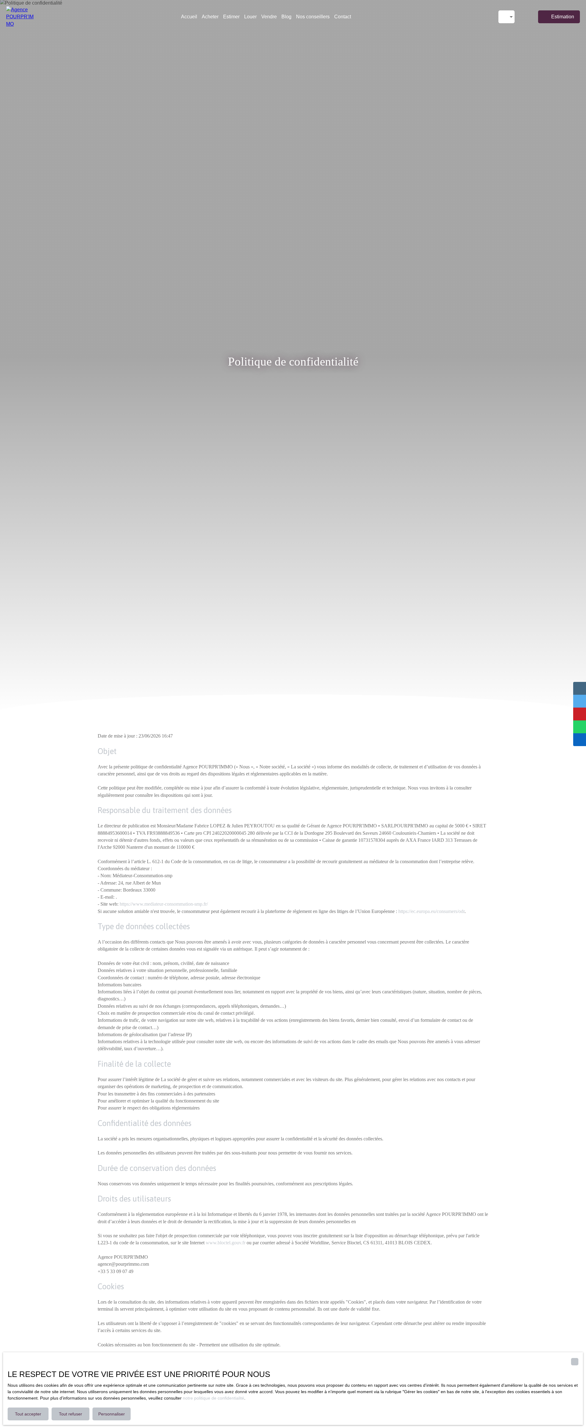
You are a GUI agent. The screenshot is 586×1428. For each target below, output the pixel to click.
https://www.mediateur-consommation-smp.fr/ (164, 904)
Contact (342, 16)
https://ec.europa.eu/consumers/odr (431, 911)
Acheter (210, 16)
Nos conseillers (313, 16)
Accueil (189, 16)
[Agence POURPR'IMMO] (20, 17)
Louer (250, 16)
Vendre (269, 16)
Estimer (231, 16)
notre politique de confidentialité (213, 1398)
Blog (286, 16)
